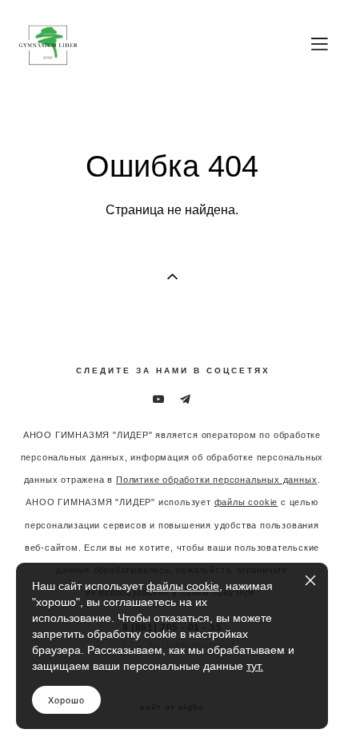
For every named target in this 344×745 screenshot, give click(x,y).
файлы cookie (182, 586)
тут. (254, 665)
